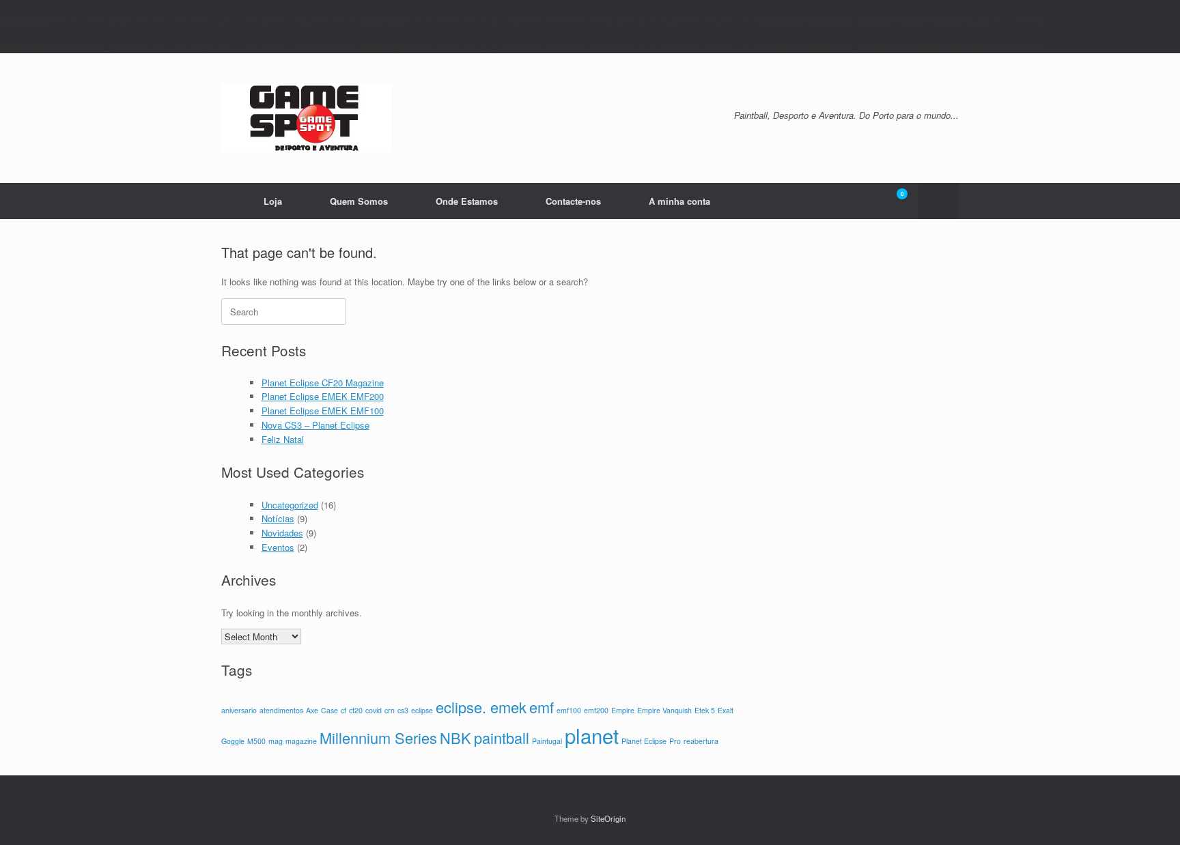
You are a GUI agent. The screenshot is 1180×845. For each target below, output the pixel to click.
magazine (301, 741)
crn (389, 710)
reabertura (701, 741)
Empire (622, 710)
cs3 (402, 710)
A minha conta (679, 201)
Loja (273, 201)
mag (275, 741)
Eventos (278, 547)
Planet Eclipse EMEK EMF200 (323, 396)
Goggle (232, 741)
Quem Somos (359, 201)
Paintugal (547, 741)
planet (592, 735)
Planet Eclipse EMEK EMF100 (323, 410)
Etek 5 (704, 710)
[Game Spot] (306, 118)
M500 (256, 741)
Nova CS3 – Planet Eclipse (315, 424)
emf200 (596, 710)
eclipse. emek (481, 706)
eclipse (422, 710)
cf (343, 710)
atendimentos (281, 710)
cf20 (356, 710)
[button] (938, 201)
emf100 (569, 710)
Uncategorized (290, 504)
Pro (675, 741)
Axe (312, 710)
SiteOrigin (608, 818)
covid (373, 710)
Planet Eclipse (643, 741)
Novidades (282, 532)
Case (329, 710)
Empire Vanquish (664, 710)
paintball (501, 737)
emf (541, 706)
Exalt (725, 710)
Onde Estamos (467, 201)
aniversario (239, 710)
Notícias (278, 518)
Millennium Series (378, 737)
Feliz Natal (283, 439)
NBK (455, 737)
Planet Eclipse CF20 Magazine (323, 382)
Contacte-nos (573, 201)
